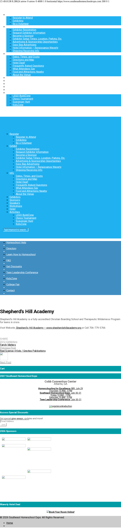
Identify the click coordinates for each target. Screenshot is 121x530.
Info (8, 53)
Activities (11, 92)
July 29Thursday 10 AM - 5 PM (60, 389)
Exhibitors (11, 77)
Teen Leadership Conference (22, 272)
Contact (10, 290)
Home (9, 522)
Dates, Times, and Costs (26, 56)
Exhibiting (18, 20)
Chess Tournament (23, 98)
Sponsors (11, 80)
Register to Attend (23, 17)
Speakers (11, 83)
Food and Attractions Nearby (28, 71)
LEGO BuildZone (22, 95)
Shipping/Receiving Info (26, 50)
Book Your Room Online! (62, 512)
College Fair (13, 284)
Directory (11, 248)
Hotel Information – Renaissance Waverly (35, 47)
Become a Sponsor (23, 35)
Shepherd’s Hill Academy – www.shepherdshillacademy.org (48, 327)
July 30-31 (60, 399)
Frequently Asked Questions (28, 65)
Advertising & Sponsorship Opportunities (35, 41)
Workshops (12, 86)
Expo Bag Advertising (24, 44)
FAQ (8, 260)
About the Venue (22, 74)
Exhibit (10, 26)
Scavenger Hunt (21, 101)
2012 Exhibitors (8, 341)
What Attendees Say (24, 68)
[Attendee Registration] (60, 406)
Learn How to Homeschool (21, 254)
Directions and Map (23, 59)
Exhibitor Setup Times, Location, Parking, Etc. (37, 38)
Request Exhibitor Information (29, 32)
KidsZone (18, 104)
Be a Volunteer (21, 23)
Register (11, 14)
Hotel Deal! (19, 62)
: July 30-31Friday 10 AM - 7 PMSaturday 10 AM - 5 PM (60, 395)
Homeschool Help (16, 242)
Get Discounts (14, 266)
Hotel (9, 89)
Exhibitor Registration (24, 29)
